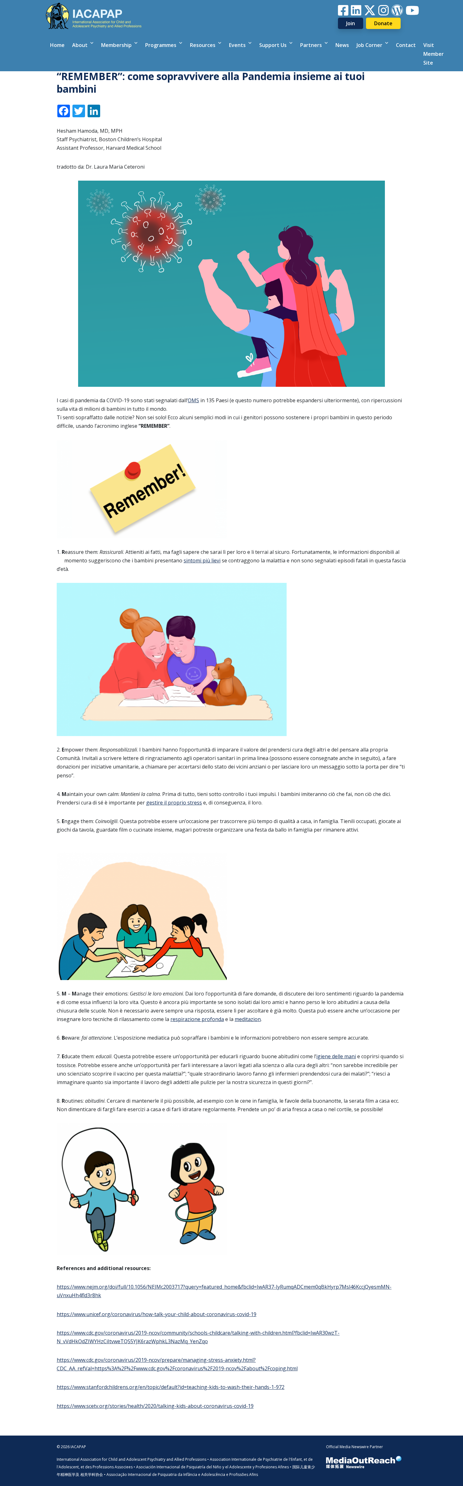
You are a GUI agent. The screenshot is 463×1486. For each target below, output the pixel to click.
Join (350, 23)
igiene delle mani (336, 1056)
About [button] (80, 45)
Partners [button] (311, 45)
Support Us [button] (273, 45)
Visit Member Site (433, 54)
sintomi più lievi (202, 560)
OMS (193, 400)
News (342, 45)
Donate (383, 23)
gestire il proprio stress (174, 802)
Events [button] (238, 45)
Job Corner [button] (370, 45)
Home (57, 45)
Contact (406, 45)
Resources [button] (203, 45)
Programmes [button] (161, 45)
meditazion (248, 1019)
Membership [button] (117, 45)
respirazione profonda (197, 1019)
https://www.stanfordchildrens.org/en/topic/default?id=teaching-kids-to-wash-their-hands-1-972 (170, 1387)
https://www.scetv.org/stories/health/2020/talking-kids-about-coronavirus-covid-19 (155, 1405)
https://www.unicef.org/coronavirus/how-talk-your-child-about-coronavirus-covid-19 (156, 1314)
